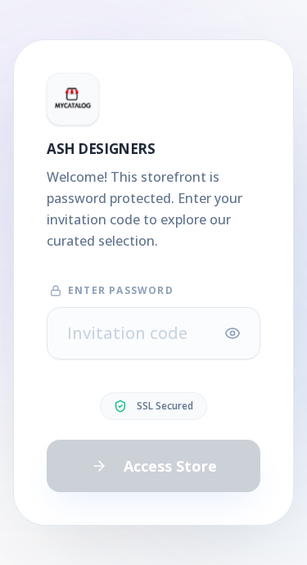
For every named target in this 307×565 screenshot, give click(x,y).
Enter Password (121, 290)
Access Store (170, 466)
